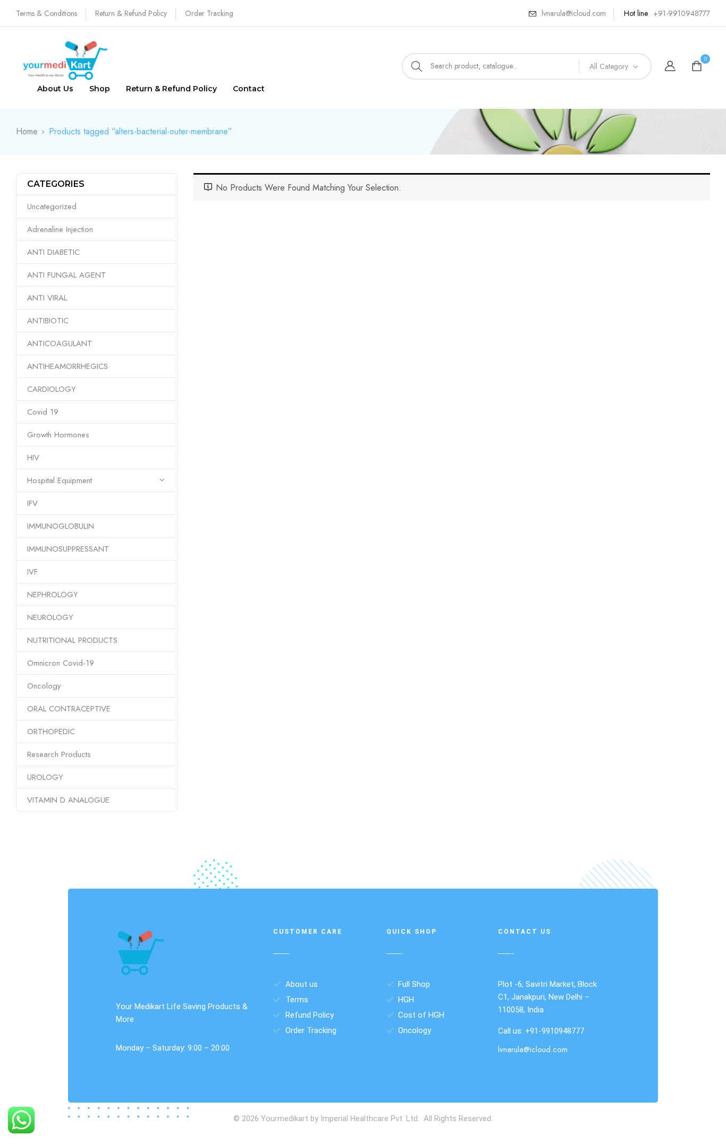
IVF (32, 572)
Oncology (44, 686)
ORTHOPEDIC (51, 731)
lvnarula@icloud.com (574, 13)
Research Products (59, 754)
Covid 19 (42, 412)
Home (27, 131)
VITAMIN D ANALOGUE (68, 800)
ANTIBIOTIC (48, 320)
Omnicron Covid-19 (60, 663)
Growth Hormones (58, 435)
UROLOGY (45, 777)
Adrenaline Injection (60, 229)
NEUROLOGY (50, 617)
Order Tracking (209, 13)
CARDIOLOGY (51, 389)
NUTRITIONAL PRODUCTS (72, 640)
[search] (417, 66)
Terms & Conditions (46, 13)
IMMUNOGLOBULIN (60, 526)
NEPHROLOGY (52, 594)
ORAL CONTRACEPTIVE (69, 709)
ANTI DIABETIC (53, 252)
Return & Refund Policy (131, 13)
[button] (698, 66)
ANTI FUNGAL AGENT (66, 275)
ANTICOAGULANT (59, 343)
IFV (32, 503)
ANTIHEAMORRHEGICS (67, 366)
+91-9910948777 (681, 13)
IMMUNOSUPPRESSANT (68, 549)
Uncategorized (52, 206)
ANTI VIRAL (47, 298)
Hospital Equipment (59, 480)
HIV (33, 457)
